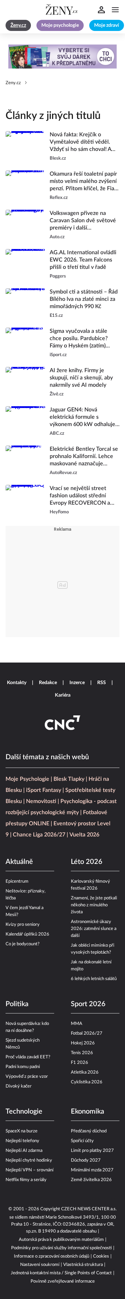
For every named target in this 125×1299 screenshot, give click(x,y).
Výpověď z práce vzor (27, 1076)
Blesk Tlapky (68, 779)
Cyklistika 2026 (86, 1082)
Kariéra (62, 695)
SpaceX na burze (22, 1131)
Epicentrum (17, 881)
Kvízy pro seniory (23, 924)
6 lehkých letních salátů (94, 979)
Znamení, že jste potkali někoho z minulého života (94, 905)
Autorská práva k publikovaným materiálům (61, 1239)
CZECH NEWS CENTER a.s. (89, 1209)
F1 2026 (79, 1062)
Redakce (48, 682)
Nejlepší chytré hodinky (29, 1160)
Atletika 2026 (85, 1072)
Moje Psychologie (27, 779)
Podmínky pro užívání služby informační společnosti (61, 1248)
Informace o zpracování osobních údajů (51, 1256)
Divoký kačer (19, 1086)
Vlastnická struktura (83, 1264)
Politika (17, 1004)
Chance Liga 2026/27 (39, 834)
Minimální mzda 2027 (92, 1170)
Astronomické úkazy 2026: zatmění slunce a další (93, 929)
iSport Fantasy (43, 790)
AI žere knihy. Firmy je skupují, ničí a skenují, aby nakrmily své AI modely (81, 378)
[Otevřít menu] (115, 10)
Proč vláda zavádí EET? (28, 1057)
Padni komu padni (23, 1067)
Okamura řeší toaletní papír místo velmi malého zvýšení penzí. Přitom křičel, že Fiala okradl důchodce (84, 181)
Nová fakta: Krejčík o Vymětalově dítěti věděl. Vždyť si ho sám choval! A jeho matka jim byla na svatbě (80, 142)
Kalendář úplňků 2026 (27, 934)
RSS (101, 682)
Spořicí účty (82, 1141)
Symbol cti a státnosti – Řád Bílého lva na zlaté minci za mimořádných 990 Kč (84, 299)
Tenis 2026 (82, 1053)
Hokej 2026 (83, 1043)
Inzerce (77, 682)
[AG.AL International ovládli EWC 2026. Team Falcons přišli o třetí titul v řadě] (25, 264)
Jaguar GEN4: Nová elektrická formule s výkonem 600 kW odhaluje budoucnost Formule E (82, 417)
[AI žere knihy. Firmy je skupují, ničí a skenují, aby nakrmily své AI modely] (25, 382)
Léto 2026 (86, 861)
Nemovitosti (41, 801)
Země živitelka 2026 (91, 1180)
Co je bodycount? (23, 944)
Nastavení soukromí (39, 1264)
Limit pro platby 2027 (92, 1150)
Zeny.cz (13, 83)
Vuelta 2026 (84, 834)
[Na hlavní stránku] (62, 9)
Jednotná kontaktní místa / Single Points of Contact (61, 1273)
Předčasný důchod (89, 1131)
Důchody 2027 (86, 1160)
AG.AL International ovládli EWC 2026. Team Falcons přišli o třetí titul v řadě (83, 260)
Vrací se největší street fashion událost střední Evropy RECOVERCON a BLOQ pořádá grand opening (80, 496)
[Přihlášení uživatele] (101, 10)
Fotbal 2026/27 (86, 1033)
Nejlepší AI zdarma (24, 1150)
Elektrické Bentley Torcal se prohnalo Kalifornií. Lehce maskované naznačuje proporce (84, 456)
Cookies (101, 1256)
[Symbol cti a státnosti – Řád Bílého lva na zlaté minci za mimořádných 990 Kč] (25, 303)
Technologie (24, 1111)
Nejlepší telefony (22, 1141)
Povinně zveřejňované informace (63, 1281)
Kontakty (16, 682)
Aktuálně (19, 861)
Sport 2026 (88, 1004)
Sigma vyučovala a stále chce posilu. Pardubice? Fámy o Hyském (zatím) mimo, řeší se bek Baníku (80, 339)
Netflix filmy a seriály (26, 1180)
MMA (76, 1023)
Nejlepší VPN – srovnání (29, 1170)
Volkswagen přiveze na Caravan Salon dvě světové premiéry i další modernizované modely (83, 221)
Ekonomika (87, 1111)
